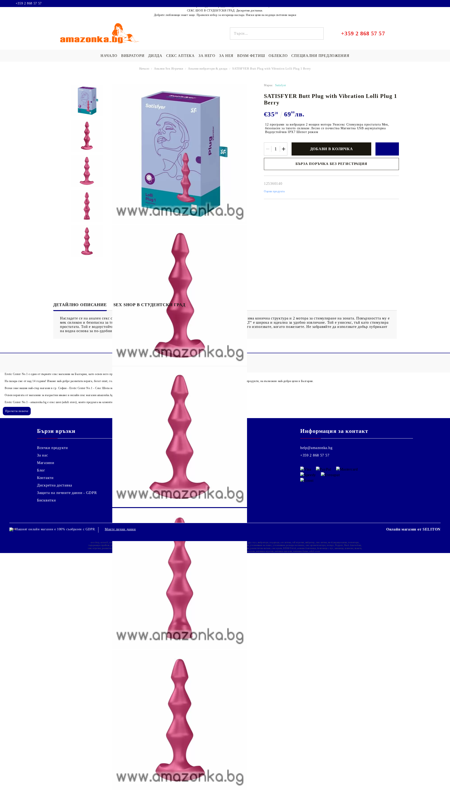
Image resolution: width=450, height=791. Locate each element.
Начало (144, 68)
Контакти (45, 478)
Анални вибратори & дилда (207, 68)
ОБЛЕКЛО (278, 56)
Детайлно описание (80, 304)
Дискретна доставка (54, 485)
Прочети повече (16, 411)
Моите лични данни (120, 529)
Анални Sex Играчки (168, 68)
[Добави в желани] (387, 149)
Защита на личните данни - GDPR (67, 493)
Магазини (45, 463)
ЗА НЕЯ (226, 56)
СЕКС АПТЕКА (180, 56)
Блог (41, 470)
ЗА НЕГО (207, 56)
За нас (42, 455)
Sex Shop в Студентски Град (149, 304)
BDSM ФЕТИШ (251, 56)
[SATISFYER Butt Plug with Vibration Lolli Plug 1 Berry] (87, 101)
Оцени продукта (274, 191)
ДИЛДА (155, 56)
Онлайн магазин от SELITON (413, 529)
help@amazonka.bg (316, 448)
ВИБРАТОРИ (132, 56)
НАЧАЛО (109, 56)
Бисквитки (46, 500)
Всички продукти (52, 448)
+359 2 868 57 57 (29, 3)
